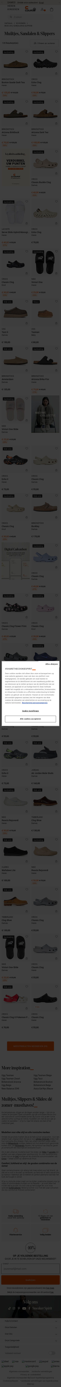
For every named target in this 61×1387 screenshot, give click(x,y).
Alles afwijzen (52, 664)
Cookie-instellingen (30, 711)
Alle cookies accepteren (30, 719)
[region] (31, 693)
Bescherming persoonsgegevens (35, 703)
